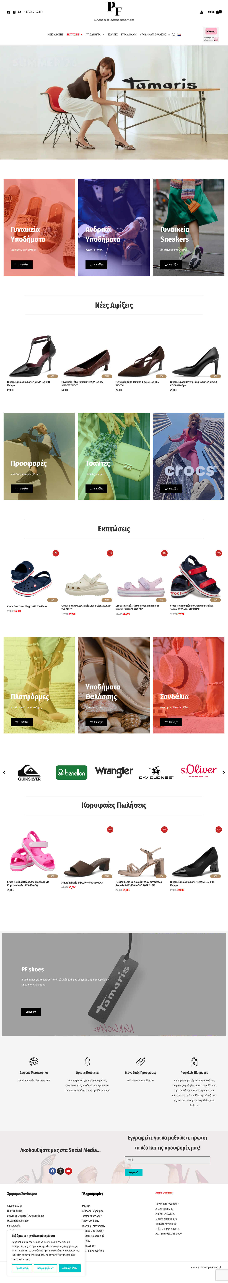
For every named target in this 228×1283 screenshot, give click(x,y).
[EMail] (19, 12)
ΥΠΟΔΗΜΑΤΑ (93, 34)
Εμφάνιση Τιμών (90, 1221)
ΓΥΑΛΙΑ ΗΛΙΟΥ (128, 34)
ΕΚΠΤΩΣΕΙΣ (73, 34)
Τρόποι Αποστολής (91, 1216)
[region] (46, 1253)
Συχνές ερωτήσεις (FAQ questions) (25, 1215)
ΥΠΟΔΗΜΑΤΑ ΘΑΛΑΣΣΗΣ (153, 34)
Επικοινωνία (13, 1225)
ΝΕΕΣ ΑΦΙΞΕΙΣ (55, 34)
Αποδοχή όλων (69, 1268)
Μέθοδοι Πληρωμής (92, 1211)
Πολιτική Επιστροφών (93, 1226)
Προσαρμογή (22, 1268)
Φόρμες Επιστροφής (92, 1230)
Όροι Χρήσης (88, 1245)
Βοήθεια (85, 1206)
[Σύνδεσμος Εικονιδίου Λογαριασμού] (201, 12)
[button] (4, 772)
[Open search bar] (174, 34)
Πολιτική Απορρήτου (92, 1250)
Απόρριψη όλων (45, 1268)
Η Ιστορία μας (14, 1210)
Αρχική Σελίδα (14, 1205)
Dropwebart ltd (212, 1267)
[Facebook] (8, 12)
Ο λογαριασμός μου (18, 1220)
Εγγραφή (133, 1172)
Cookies (85, 1240)
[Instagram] (14, 12)
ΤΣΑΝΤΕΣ (113, 34)
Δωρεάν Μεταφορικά (92, 1235)
